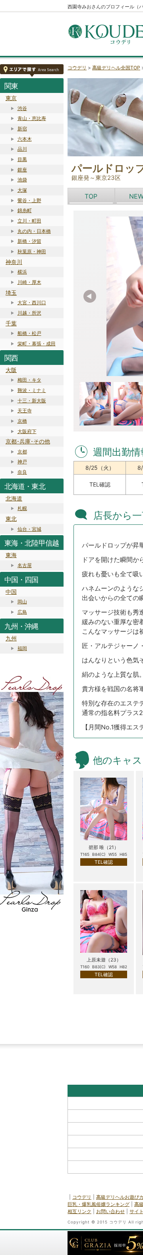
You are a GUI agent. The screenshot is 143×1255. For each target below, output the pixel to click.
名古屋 (24, 565)
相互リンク (79, 1211)
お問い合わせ (110, 1211)
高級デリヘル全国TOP (116, 68)
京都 (22, 452)
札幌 (22, 508)
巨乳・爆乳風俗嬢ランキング (98, 1204)
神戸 (22, 462)
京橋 (22, 421)
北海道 (14, 498)
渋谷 (22, 108)
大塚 (22, 190)
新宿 (22, 129)
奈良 (22, 472)
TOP (91, 196)
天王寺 (24, 411)
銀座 (22, 170)
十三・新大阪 (31, 401)
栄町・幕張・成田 (36, 344)
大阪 (11, 369)
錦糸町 (24, 210)
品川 (22, 149)
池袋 (22, 180)
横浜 (22, 272)
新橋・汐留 (29, 241)
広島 (22, 612)
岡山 (22, 602)
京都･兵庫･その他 (28, 441)
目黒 (22, 159)
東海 (11, 555)
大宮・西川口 (31, 302)
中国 (11, 591)
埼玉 (11, 292)
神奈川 (14, 261)
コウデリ (77, 68)
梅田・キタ (29, 380)
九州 (11, 638)
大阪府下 (27, 431)
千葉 (11, 323)
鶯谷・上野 (29, 200)
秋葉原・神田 (31, 251)
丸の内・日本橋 (34, 231)
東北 (11, 518)
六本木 (24, 139)
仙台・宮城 (29, 529)
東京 (11, 98)
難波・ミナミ (31, 390)
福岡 (22, 648)
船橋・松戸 (29, 333)
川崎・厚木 (29, 282)
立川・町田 (29, 221)
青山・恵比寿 (31, 118)
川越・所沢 (29, 313)
